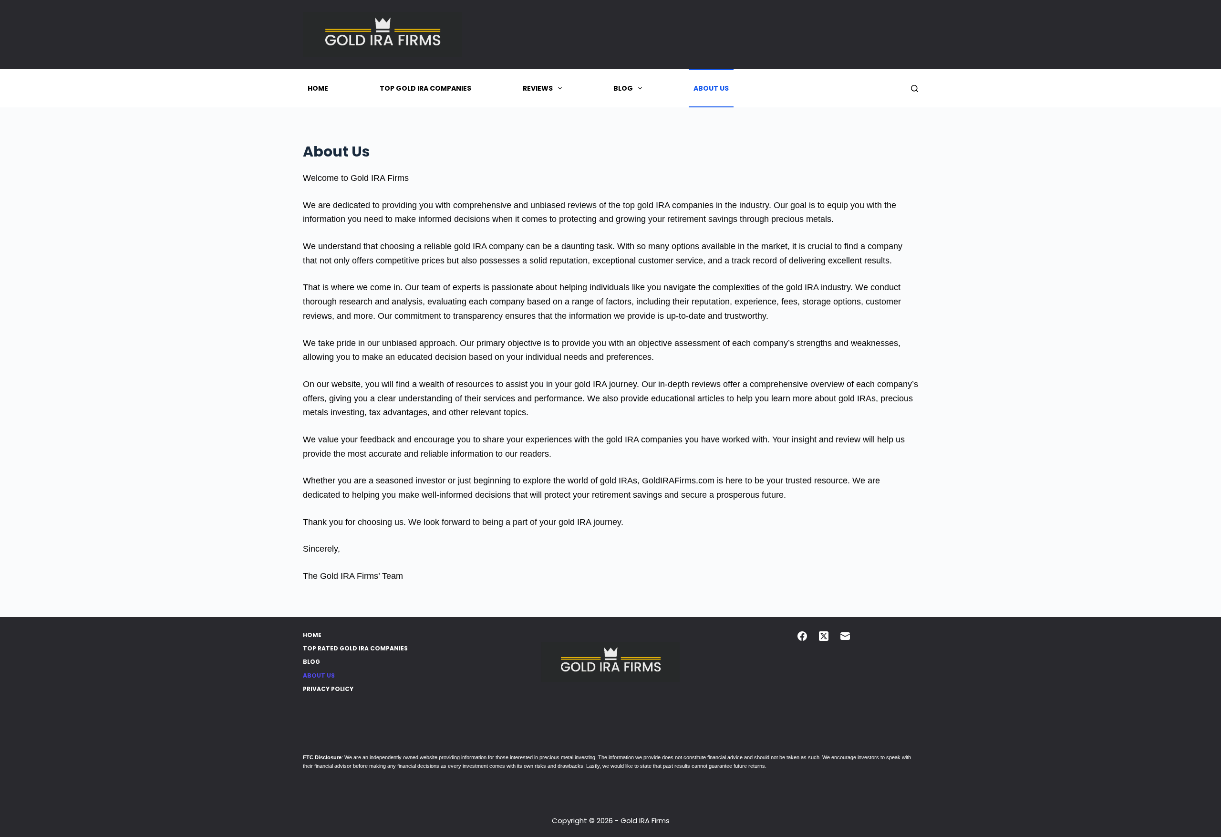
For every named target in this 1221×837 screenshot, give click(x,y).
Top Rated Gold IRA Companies (355, 648)
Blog (623, 88)
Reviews (538, 88)
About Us (711, 88)
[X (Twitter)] (823, 636)
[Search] (914, 88)
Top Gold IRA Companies (425, 88)
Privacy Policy (328, 689)
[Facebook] (802, 636)
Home (318, 88)
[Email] (845, 636)
